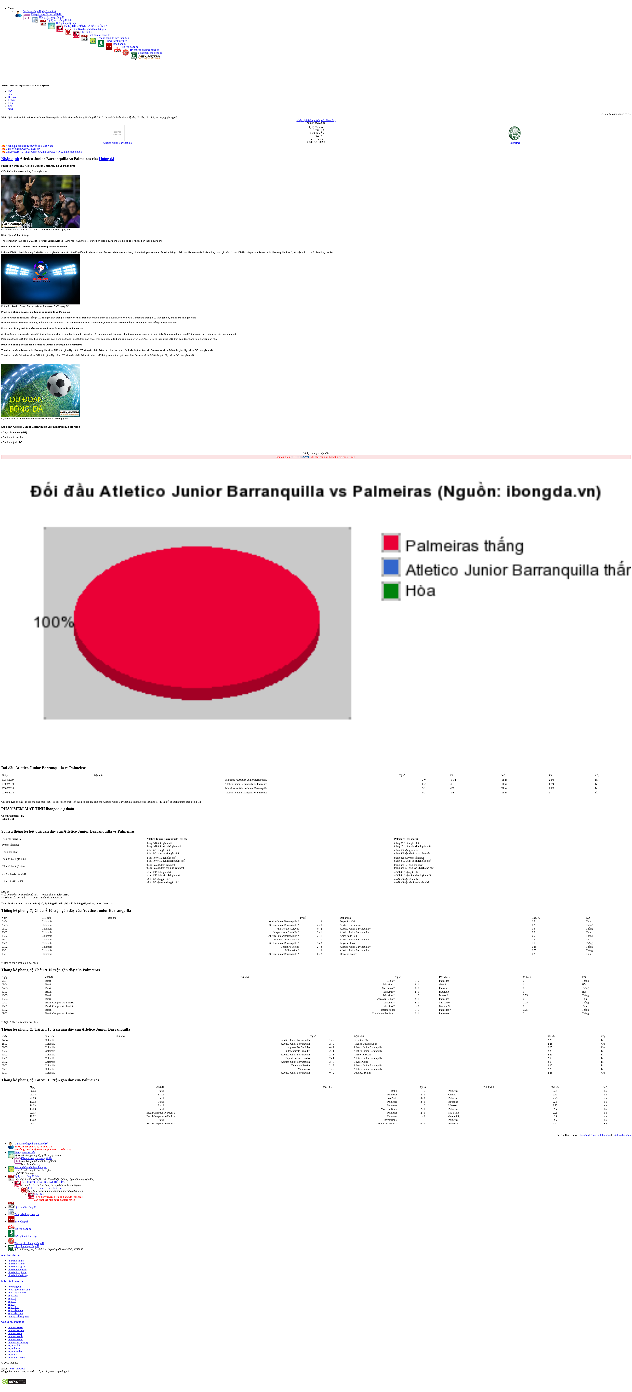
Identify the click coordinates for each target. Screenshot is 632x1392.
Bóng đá (584, 1135)
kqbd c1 (12, 1298)
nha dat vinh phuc (17, 1269)
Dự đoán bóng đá (621, 1135)
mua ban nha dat (10, 1255)
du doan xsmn (15, 1339)
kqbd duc (13, 1295)
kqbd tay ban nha (17, 1292)
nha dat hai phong (17, 1272)
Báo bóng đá (120, 43)
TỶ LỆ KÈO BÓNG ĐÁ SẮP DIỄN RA (86, 26)
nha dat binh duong (18, 1275)
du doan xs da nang (18, 1342)
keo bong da (14, 1286)
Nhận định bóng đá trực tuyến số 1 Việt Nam (29, 145)
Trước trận (11, 92)
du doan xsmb (15, 1336)
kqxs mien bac (15, 1351)
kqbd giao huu (15, 1313)
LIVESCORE (87, 32)
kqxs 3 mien (14, 1348)
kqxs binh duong (16, 1357)
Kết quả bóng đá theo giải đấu (46, 14)
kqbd (4, 1281)
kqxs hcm (13, 1354)
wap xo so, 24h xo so (12, 1321)
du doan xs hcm (16, 1330)
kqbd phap (13, 1307)
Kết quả (12, 100)
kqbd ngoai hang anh (19, 1289)
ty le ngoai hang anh (18, 1316)
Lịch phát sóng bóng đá (150, 52)
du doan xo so (15, 1327)
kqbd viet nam (15, 1310)
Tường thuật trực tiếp (116, 40)
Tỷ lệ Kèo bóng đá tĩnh (59, 20)
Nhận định (10, 159)
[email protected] (17, 1368)
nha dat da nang (16, 1260)
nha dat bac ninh (16, 1263)
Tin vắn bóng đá (129, 46)
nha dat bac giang (17, 1266)
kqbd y (11, 1304)
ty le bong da (16, 1281)
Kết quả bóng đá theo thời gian (113, 38)
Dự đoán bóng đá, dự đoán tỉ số (39, 11)
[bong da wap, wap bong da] (149, 59)
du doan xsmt (15, 1333)
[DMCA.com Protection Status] (13, 1383)
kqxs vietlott (14, 1345)
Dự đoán (12, 97)
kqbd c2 (12, 1301)
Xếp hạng (10, 107)
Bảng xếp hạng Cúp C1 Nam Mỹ (23, 148)
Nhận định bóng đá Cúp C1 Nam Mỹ (316, 120)
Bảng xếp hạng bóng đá (51, 17)
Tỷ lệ (10, 103)
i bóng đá (106, 159)
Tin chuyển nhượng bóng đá (144, 49)
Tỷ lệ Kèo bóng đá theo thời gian (89, 29)
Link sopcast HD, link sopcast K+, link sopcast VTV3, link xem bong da (44, 151)
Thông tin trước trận (66, 23)
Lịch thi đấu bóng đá (99, 35)
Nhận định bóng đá (601, 1135)
